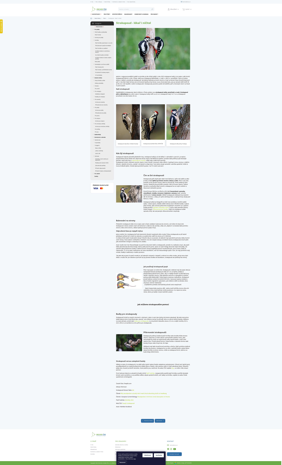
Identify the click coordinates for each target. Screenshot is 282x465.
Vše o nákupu (98, 1)
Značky (96, 176)
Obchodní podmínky (120, 449)
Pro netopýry (98, 91)
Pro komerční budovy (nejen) (102, 72)
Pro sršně (97, 88)
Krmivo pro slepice (99, 121)
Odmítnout (147, 455)
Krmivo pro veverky (100, 102)
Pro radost (97, 173)
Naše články (107, 1)
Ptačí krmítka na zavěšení (101, 48)
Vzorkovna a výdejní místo (118, 1)
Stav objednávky (131, 1)
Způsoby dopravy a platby (121, 444)
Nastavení (122, 462)
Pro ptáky (97, 29)
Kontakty (92, 454)
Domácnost (97, 140)
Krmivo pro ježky (99, 110)
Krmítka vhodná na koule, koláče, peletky (103, 58)
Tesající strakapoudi (128, 403)
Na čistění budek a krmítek (101, 55)
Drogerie (97, 145)
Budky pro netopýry (100, 96)
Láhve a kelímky (99, 150)
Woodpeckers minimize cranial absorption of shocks (153, 397)
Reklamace (118, 447)
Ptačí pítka (97, 61)
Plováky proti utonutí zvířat (101, 162)
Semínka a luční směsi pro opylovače (101, 159)
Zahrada (97, 156)
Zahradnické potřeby (100, 165)
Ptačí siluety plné (99, 67)
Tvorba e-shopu (180, 463)
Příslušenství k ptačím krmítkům (103, 45)
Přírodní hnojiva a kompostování (103, 171)
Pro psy (96, 132)
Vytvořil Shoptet (169, 463)
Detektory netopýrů (100, 94)
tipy (173, 368)
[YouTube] (174, 449)
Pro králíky (97, 129)
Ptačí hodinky (150, 373)
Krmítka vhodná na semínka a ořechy (102, 51)
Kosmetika (97, 142)
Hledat (152, 9)
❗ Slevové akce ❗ (99, 26)
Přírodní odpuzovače (100, 168)
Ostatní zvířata (98, 78)
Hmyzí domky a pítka (100, 80)
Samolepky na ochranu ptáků (102, 64)
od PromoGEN (188, 463)
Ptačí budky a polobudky (101, 32)
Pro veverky (97, 99)
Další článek (159, 420)
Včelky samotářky (99, 83)
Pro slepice (97, 118)
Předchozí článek (148, 420)
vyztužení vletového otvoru (161, 207)
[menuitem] (96, 14)
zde (135, 459)
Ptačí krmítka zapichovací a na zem (103, 43)
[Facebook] (168, 449)
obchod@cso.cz (174, 445)
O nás (91, 1)
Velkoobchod (93, 449)
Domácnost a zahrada (100, 137)
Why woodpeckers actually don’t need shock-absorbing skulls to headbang (144, 393)
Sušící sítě (97, 153)
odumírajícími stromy (138, 160)
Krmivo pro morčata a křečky (102, 126)
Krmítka (97, 40)
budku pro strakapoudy (141, 321)
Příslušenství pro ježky (100, 113)
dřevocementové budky (160, 209)
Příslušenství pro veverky (101, 105)
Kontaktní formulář (174, 454)
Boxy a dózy (98, 148)
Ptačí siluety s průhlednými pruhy (103, 69)
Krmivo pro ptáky (99, 37)
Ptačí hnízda (98, 34)
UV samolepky (98, 75)
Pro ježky (97, 107)
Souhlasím (159, 455)
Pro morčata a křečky (100, 123)
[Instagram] (171, 449)
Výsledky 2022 (129, 400)
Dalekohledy (98, 134)
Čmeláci (97, 86)
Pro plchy (97, 115)
